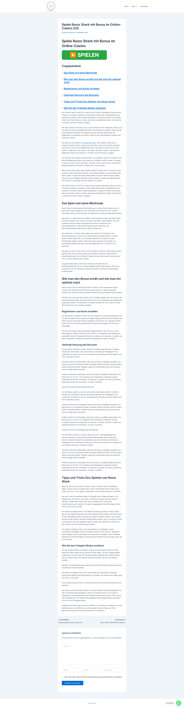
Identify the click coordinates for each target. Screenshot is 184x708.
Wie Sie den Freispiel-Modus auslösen (85, 108)
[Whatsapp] (178, 703)
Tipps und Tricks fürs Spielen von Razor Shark (89, 101)
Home (126, 6)
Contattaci (144, 6)
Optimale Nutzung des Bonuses (81, 95)
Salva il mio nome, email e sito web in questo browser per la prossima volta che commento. (93, 677)
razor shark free (90, 143)
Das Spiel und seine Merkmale (80, 72)
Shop (133, 6)
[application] (136, 6)
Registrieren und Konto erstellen (82, 88)
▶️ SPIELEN (84, 55)
